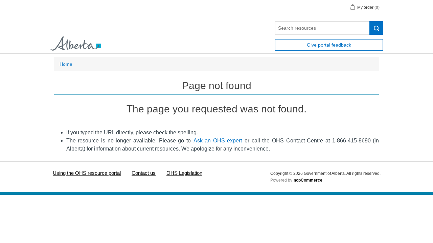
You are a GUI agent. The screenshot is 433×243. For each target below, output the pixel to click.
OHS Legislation (184, 173)
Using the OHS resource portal (87, 173)
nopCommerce (308, 180)
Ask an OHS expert (217, 140)
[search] (376, 28)
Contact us (144, 173)
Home (66, 64)
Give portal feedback (329, 45)
